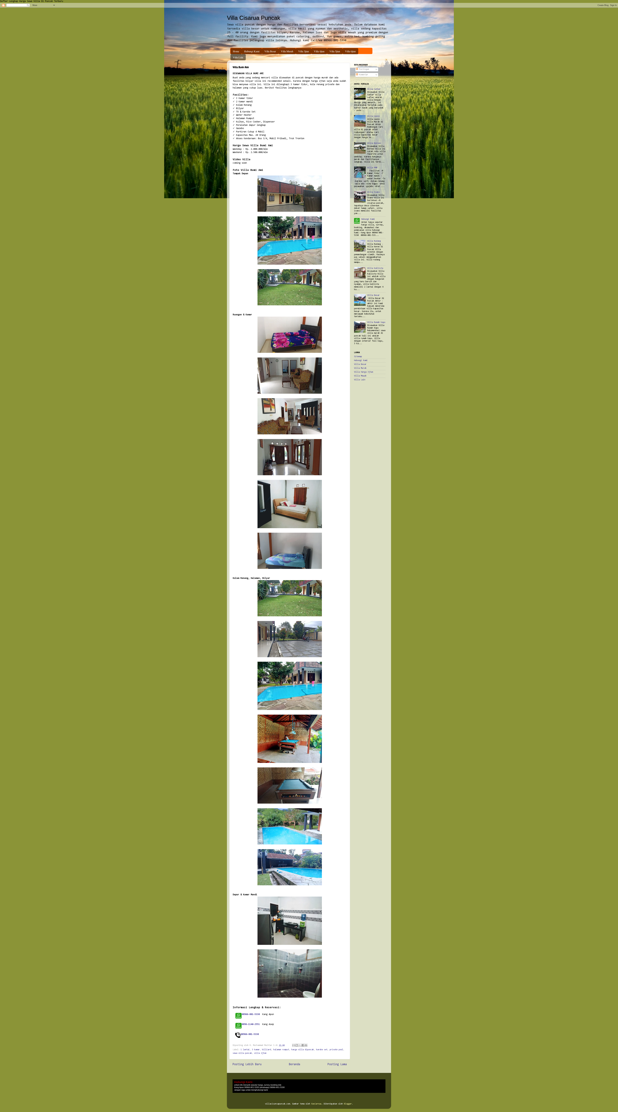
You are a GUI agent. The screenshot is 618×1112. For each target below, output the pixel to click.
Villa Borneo (374, 143)
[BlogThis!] (296, 1045)
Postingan (363, 69)
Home (236, 51)
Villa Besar (270, 51)
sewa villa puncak (242, 1053)
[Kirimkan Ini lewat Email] (293, 1045)
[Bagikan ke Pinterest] (306, 1045)
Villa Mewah (360, 376)
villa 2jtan (260, 1053)
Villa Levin (373, 116)
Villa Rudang (374, 241)
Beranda (294, 1064)
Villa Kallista (375, 268)
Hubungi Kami (251, 51)
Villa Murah (287, 51)
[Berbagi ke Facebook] (302, 1045)
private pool (336, 1050)
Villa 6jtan (350, 51)
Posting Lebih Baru (247, 1064)
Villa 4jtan (319, 51)
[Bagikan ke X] (299, 1045)
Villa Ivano (373, 192)
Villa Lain (238, 57)
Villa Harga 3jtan (363, 372)
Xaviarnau (316, 1104)
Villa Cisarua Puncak (253, 17)
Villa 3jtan (303, 51)
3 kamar (256, 1050)
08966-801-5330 (250, 1034)
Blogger (348, 1104)
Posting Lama (337, 1064)
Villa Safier (374, 89)
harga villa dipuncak (302, 1050)
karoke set (321, 1050)
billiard (266, 1050)
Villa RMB (372, 168)
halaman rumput (281, 1050)
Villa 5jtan (334, 51)
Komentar (363, 75)
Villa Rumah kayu (376, 322)
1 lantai (245, 1050)
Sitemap (358, 357)
